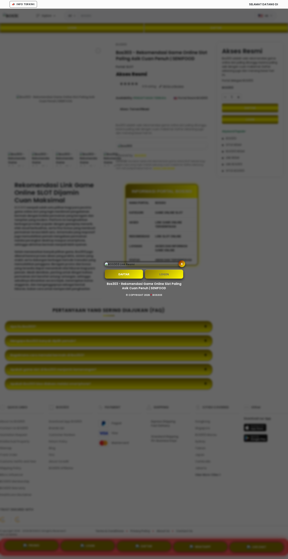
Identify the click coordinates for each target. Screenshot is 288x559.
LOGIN (164, 274)
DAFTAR (124, 274)
